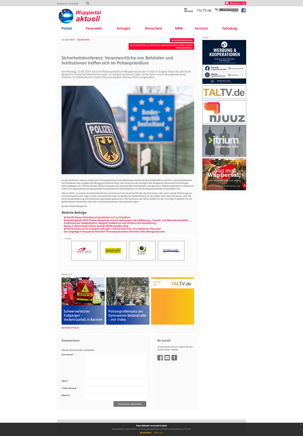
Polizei (66, 28)
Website (66, 395)
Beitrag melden (174, 357)
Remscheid (153, 28)
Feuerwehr (94, 28)
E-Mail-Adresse (70, 388)
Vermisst (201, 28)
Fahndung (229, 28)
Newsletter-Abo (237, 3)
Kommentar (68, 354)
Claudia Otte (83, 39)
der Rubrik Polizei (70, 327)
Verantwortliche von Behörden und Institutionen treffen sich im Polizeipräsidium (161, 46)
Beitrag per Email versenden (167, 357)
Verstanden (145, 432)
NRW (179, 28)
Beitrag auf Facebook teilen (160, 357)
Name (65, 380)
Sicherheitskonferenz (182, 40)
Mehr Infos (158, 433)
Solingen (123, 28)
